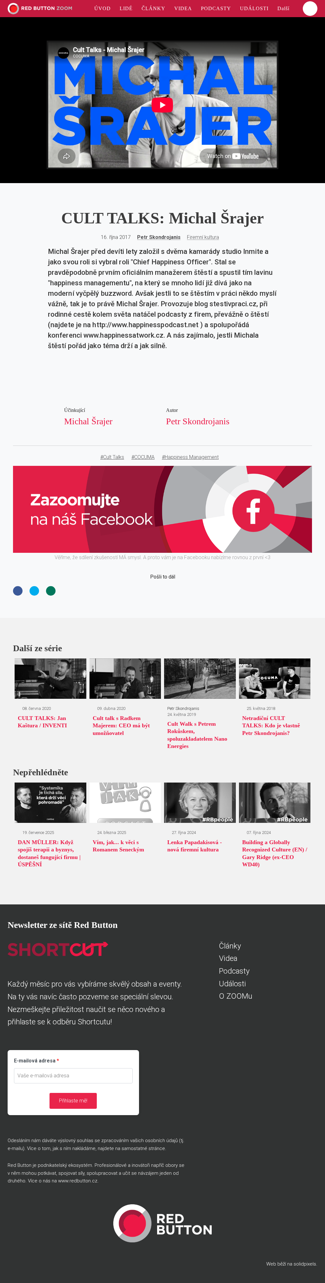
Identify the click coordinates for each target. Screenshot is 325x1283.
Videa (228, 958)
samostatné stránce (143, 1148)
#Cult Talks (112, 457)
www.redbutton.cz (77, 1181)
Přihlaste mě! (73, 1101)
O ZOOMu (235, 996)
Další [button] (284, 8)
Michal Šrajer (88, 421)
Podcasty (234, 971)
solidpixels (305, 1264)
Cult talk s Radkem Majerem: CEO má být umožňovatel (121, 725)
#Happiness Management (190, 457)
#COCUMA (143, 457)
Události (232, 983)
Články (230, 946)
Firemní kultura (203, 237)
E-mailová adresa (35, 1061)
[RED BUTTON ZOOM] (40, 8)
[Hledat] (310, 8)
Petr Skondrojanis (159, 237)
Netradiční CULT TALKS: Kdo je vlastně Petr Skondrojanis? (271, 725)
